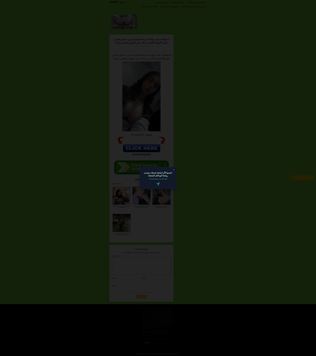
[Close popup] (173, 169)
